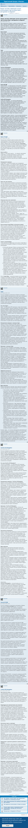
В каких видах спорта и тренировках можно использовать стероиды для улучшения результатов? (13, 808)
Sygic (2, 291)
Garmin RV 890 (4, 602)
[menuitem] (3, 4)
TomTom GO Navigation (6, 447)
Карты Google (4, 136)
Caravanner (5, 14)
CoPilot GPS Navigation (6, 689)
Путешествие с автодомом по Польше (12, 811)
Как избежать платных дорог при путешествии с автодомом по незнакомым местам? (14, 799)
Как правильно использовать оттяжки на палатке (15, 804)
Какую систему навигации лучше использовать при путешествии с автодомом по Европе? (10, 10)
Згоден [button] (7, 825)
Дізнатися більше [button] (17, 822)
